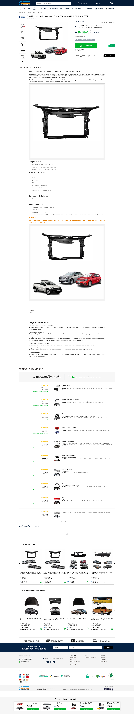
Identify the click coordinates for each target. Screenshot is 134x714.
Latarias (29, 12)
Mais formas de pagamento (108, 22)
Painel (34, 12)
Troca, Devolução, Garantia (91, 657)
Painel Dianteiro (41, 12)
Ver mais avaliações (67, 522)
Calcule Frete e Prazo (80, 56)
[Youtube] (51, 662)
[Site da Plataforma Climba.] (108, 688)
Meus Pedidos (103, 657)
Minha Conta (103, 659)
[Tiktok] (53, 662)
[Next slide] (22, 61)
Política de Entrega (74, 664)
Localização (73, 659)
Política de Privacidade (75, 661)
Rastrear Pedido (103, 661)
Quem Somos (73, 657)
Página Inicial (22, 12)
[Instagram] (48, 662)
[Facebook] (46, 662)
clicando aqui (41, 356)
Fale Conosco (73, 663)
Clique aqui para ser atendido (65, 340)
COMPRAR (33, 709)
